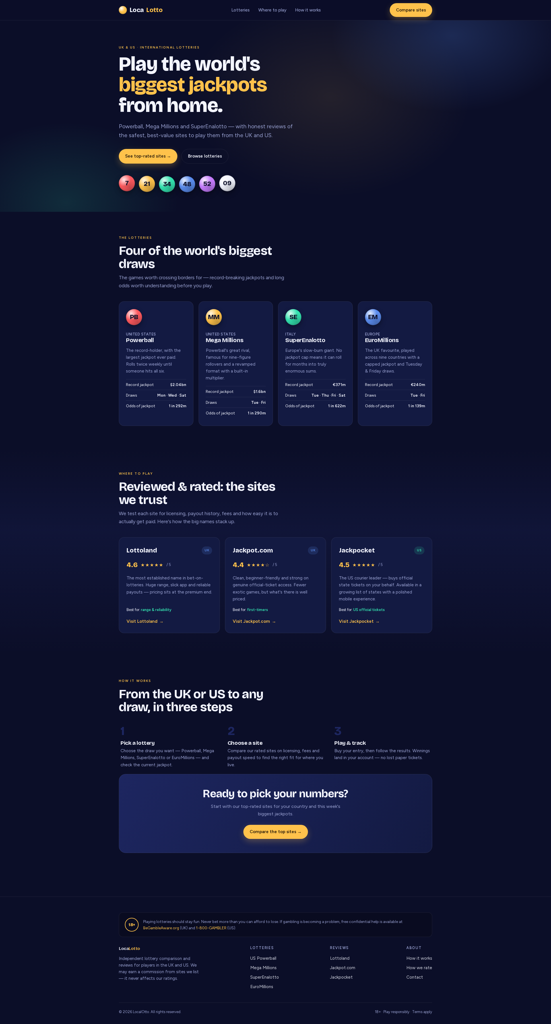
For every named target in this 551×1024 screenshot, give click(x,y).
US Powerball (263, 958)
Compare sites (411, 10)
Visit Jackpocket (359, 621)
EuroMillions (261, 986)
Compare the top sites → (276, 831)
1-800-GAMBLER (211, 928)
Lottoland (340, 958)
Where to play (272, 10)
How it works (308, 10)
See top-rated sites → (148, 156)
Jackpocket (341, 977)
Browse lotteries (205, 156)
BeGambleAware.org (161, 928)
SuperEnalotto (264, 977)
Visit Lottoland (145, 621)
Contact (414, 977)
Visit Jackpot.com (254, 621)
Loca (146, 10)
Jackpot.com (342, 967)
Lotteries (240, 10)
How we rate (419, 967)
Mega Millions (263, 967)
